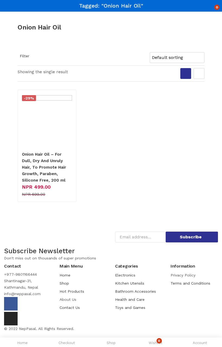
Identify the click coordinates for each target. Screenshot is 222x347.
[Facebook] (11, 304)
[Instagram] (11, 318)
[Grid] (185, 73)
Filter (24, 56)
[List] (199, 73)
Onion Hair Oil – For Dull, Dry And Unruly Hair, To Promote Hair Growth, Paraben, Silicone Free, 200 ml (44, 167)
